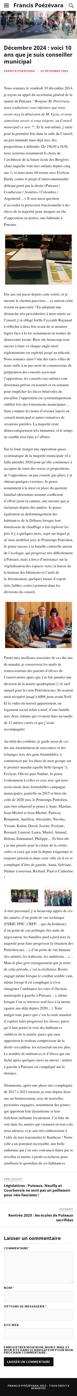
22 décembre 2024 (54, 70)
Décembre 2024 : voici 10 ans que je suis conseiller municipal (38, 54)
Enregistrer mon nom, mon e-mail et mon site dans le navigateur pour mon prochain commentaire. (38, 1350)
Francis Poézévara (38, 5)
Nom (9, 1288)
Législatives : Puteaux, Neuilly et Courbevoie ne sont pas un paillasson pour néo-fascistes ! (37, 1190)
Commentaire (17, 1248)
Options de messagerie (25, 1306)
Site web (11, 1325)
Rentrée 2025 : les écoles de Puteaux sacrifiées (40, 1217)
